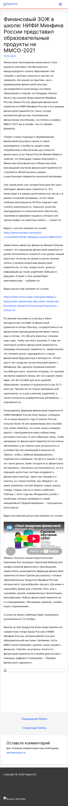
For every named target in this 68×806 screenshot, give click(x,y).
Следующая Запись (34, 727)
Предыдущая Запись (34, 718)
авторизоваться (15, 752)
